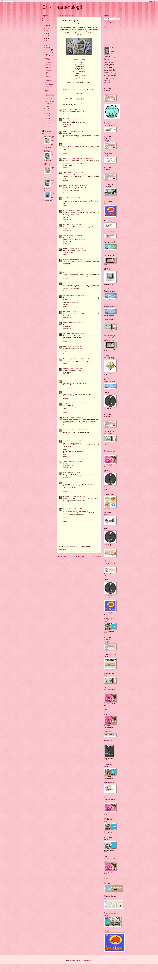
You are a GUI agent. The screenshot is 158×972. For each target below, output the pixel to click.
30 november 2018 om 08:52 (79, 430)
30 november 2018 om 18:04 (74, 472)
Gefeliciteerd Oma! (48, 87)
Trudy (64, 235)
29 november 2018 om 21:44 (79, 403)
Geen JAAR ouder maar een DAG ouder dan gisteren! (49, 67)
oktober (48, 98)
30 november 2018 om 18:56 (81, 482)
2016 (45, 126)
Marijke (65, 283)
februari (48, 118)
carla (64, 441)
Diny (64, 224)
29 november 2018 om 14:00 (75, 283)
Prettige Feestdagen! (49, 73)
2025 (45, 30)
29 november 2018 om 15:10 (74, 311)
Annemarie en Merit (68, 295)
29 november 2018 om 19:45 (74, 368)
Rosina (65, 210)
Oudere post (96, 556)
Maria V (65, 131)
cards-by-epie (67, 185)
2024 (45, 33)
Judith (65, 461)
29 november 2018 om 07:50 (75, 109)
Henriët (65, 392)
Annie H (65, 417)
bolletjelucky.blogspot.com (71, 158)
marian (65, 248)
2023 (45, 35)
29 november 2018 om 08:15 (75, 118)
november (48, 52)
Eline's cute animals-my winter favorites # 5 (49, 78)
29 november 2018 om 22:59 (75, 417)
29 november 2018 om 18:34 (78, 333)
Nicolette (65, 381)
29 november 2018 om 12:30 (74, 272)
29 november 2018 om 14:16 (82, 295)
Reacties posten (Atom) (71, 560)
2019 (45, 45)
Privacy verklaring (47, 20)
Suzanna (46, 191)
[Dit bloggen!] (78, 99)
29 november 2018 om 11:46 (74, 235)
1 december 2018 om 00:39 (75, 509)
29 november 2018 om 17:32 (76, 322)
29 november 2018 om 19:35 (81, 358)
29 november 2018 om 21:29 (75, 392)
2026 (45, 28)
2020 (45, 43)
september (49, 101)
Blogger (90, 960)
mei (47, 111)
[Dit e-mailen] (77, 99)
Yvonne (65, 509)
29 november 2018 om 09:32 (75, 172)
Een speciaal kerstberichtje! (49, 95)
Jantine (65, 346)
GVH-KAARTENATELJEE (48, 165)
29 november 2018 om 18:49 (75, 346)
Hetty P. (65, 118)
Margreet (65, 322)
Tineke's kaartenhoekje (48, 151)
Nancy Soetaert (67, 403)
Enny (64, 311)
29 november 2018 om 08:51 (74, 144)
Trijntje (65, 172)
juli (46, 106)
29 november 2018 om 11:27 (75, 210)
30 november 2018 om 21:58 (77, 496)
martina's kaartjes (68, 482)
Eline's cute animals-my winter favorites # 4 (49, 60)
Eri (113, 47)
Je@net (65, 109)
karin (64, 144)
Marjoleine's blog (49, 136)
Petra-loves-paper (68, 358)
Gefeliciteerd (52, 169)
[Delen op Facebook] (81, 99)
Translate (109, 22)
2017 (45, 123)
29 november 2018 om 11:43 (73, 224)
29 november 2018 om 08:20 (75, 131)
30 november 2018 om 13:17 (75, 461)
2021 (45, 40)
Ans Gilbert (66, 333)
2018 (45, 47)
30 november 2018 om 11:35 (74, 441)
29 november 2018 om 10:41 (74, 197)
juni (47, 108)
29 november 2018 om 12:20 (75, 248)
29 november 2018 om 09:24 (86, 158)
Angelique (66, 496)
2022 (45, 38)
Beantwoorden (67, 113)
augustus (48, 103)
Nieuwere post (62, 556)
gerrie (64, 197)
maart (47, 115)
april (47, 113)
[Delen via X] (80, 99)
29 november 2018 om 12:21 (82, 259)
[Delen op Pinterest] (83, 99)
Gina (64, 472)
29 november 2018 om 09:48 (79, 185)
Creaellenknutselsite (69, 259)
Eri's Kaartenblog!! (62, 7)
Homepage (80, 556)
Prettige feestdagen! (49, 55)
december (48, 50)
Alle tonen (52, 202)
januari (47, 120)
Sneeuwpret (52, 154)
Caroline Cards (67, 430)
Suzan (65, 368)
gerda (64, 272)
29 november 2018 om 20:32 (76, 381)
